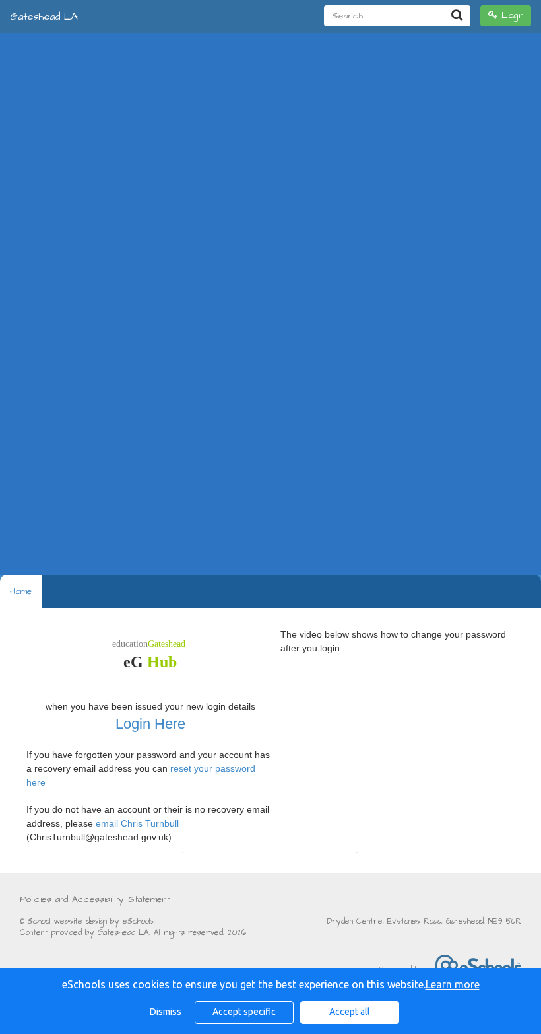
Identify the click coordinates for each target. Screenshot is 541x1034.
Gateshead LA (44, 16)
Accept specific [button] (244, 1011)
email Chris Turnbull (137, 823)
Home (21, 591)
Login (510, 15)
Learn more (453, 984)
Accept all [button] (349, 1011)
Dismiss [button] (165, 1011)
